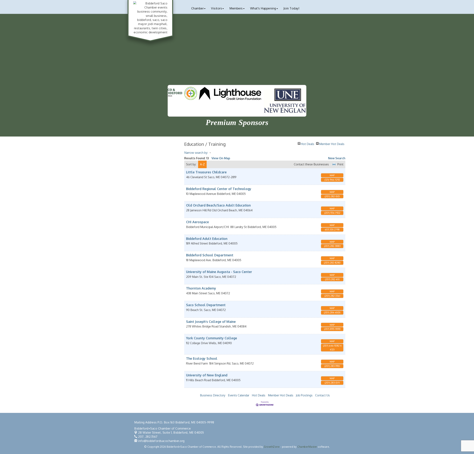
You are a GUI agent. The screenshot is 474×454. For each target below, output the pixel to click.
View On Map (220, 158)
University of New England (206, 375)
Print (340, 164)
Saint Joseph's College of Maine (211, 322)
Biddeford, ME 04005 (171, 432)
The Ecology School (201, 358)
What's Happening (263, 8)
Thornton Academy (201, 288)
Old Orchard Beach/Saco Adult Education (218, 205)
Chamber (197, 8)
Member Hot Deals (331, 143)
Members (236, 8)
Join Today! (291, 8)
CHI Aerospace (197, 222)
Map (332, 175)
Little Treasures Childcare (206, 172)
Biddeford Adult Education (206, 239)
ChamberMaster (307, 446)
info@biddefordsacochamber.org (161, 441)
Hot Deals (307, 143)
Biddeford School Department (209, 255)
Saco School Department (206, 305)
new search (336, 158)
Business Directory (212, 395)
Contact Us (322, 395)
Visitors (216, 8)
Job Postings (304, 395)
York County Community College (211, 338)
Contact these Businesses (311, 164)
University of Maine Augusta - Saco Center (219, 272)
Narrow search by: (196, 152)
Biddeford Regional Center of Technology (218, 189)
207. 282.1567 (147, 436)
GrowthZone (272, 446)
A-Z (202, 164)
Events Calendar (238, 395)
